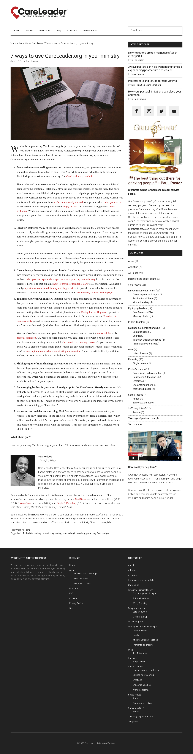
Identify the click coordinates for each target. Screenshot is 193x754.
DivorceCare (24, 503)
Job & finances (140, 353)
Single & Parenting (66, 503)
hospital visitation (26, 337)
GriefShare (80, 499)
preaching (91, 533)
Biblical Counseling (32, 533)
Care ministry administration (147, 373)
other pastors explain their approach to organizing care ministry (60, 279)
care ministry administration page (94, 292)
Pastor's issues (136, 369)
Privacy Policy (76, 603)
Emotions (138, 381)
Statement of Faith (82, 583)
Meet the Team (81, 578)
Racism (137, 412)
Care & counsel (141, 312)
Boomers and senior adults (142, 278)
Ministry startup (141, 316)
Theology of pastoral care (141, 418)
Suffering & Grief (137, 408)
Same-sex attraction (143, 402)
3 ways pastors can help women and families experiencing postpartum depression (155, 68)
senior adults (104, 333)
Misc (130, 349)
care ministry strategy (52, 533)
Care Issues (134, 284)
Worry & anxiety (141, 302)
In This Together (136, 322)
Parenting (133, 359)
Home (72, 565)
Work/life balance (142, 388)
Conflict (137, 335)
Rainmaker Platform (106, 743)
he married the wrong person (79, 342)
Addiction (133, 267)
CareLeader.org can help (79, 176)
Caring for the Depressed (94, 312)
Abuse (136, 398)
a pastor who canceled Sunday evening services (50, 288)
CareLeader (39, 13)
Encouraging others (143, 385)
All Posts (26, 530)
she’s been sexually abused (68, 202)
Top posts (133, 424)
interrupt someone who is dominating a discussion (53, 351)
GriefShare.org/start (138, 229)
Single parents (140, 363)
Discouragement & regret (146, 294)
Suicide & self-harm (143, 298)
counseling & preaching (74, 533)
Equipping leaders (137, 308)
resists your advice (113, 202)
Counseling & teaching (144, 377)
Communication (141, 331)
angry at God (70, 206)
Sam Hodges (103, 533)
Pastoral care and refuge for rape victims (152, 80)
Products (73, 588)
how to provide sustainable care (70, 283)
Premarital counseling (144, 343)
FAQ (71, 593)
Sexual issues (135, 394)
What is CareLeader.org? (85, 573)
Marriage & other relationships (144, 328)
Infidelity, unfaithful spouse (147, 339)
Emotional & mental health (141, 290)
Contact (73, 598)
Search (72, 608)
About (131, 261)
